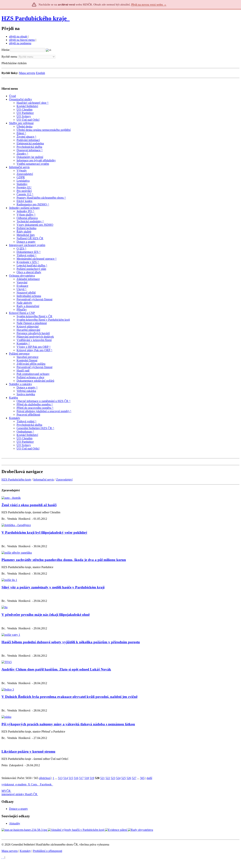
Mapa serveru (27, 73)
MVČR (6, 790)
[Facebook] (3, 857)
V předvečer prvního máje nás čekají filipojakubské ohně (46, 615)
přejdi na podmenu (20, 43)
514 (65, 778)
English (40, 73)
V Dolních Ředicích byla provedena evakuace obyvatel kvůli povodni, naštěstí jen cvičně (69, 697)
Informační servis (43, 479)
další (149, 778)
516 (76, 778)
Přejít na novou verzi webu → (148, 4)
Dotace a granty (18, 808)
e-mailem (20, 784)
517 (81, 778)
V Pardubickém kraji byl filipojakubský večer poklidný (44, 532)
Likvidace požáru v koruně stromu (28, 751)
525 (123, 778)
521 (102, 778)
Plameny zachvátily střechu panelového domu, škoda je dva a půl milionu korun (64, 560)
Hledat (5, 49)
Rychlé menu (9, 56)
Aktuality (14, 823)
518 (86, 778)
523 (113, 778)
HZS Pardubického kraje (34, 18)
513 (60, 778)
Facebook (46, 784)
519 (92, 778)
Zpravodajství (64, 479)
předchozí (45, 778)
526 (129, 778)
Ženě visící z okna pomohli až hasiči (29, 505)
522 (107, 778)
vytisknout (8, 784)
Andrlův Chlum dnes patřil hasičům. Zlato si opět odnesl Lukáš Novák (56, 669)
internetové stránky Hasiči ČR (19, 794)
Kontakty (25, 850)
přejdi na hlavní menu (22, 39)
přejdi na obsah (18, 36)
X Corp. (33, 784)
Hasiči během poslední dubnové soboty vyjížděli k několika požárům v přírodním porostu (71, 642)
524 (118, 778)
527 (134, 778)
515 (71, 778)
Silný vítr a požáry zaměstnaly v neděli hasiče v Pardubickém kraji (53, 587)
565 (142, 778)
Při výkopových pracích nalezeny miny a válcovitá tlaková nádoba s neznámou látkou (68, 724)
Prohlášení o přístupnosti (47, 850)
